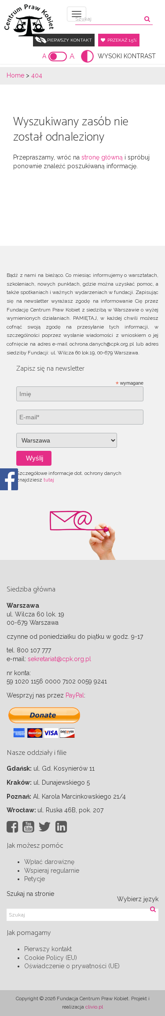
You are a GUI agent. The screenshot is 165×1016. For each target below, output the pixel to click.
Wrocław (20, 810)
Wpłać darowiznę (49, 861)
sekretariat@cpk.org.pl (59, 658)
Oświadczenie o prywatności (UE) (72, 966)
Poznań (18, 796)
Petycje (34, 878)
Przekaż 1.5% (122, 40)
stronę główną (102, 157)
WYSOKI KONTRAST (127, 56)
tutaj (49, 480)
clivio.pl (94, 1007)
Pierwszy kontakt (69, 40)
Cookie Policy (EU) (50, 957)
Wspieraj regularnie (51, 870)
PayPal (75, 695)
